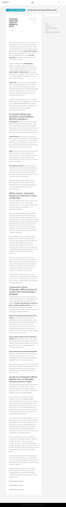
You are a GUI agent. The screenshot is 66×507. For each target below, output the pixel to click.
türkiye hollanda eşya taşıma (16, 489)
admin (35, 21)
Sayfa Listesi (49, 26)
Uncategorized (12, 28)
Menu (64, 3)
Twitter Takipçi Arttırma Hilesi (53, 32)
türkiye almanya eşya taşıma (16, 481)
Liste (47, 24)
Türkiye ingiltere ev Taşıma (16, 485)
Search (59, 3)
